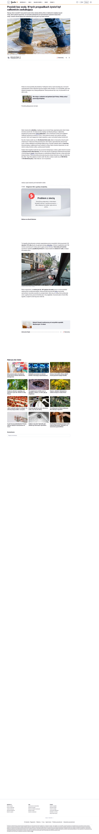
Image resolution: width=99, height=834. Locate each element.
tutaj (32, 831)
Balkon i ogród (37, 2)
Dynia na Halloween (10, 807)
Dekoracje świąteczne (11, 810)
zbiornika (49, 245)
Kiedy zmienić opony (53, 813)
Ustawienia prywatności (69, 822)
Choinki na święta (53, 808)
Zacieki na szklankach (32, 811)
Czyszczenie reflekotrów (54, 810)
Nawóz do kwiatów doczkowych (34, 808)
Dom (29, 2)
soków (37, 133)
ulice (56, 291)
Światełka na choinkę (53, 811)
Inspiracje (22, 2)
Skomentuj (60, 57)
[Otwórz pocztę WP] (77, 2)
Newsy (46, 2)
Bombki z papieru (10, 811)
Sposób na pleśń (31, 810)
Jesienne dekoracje (10, 808)
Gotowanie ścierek (53, 807)
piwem (32, 153)
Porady (52, 2)
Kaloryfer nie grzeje (31, 807)
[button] (81, 2)
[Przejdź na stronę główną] (8, 3)
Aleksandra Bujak (14, 57)
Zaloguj (86, 2)
